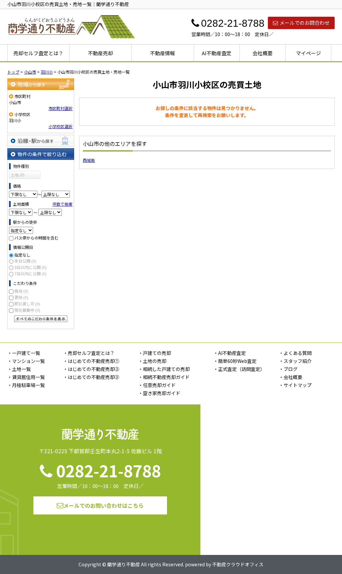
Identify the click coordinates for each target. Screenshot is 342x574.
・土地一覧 (19, 369)
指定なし (22, 255)
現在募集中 (27, 310)
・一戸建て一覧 (23, 353)
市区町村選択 (60, 108)
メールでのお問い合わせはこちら (103, 505)
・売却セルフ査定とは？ (89, 353)
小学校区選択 (60, 126)
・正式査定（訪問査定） (239, 369)
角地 (21, 291)
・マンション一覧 (26, 361)
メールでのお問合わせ (305, 22)
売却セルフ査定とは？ (38, 53)
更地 (21, 297)
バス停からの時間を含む (36, 238)
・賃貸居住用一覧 (26, 377)
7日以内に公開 (30, 273)
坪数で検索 (62, 204)
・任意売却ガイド (157, 385)
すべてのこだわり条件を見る (40, 318)
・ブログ (288, 369)
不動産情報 (162, 53)
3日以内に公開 (30, 267)
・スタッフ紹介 (295, 361)
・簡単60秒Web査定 (234, 361)
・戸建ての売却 (154, 353)
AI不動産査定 (216, 53)
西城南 (89, 160)
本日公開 (25, 261)
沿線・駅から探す (40, 141)
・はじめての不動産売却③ (91, 377)
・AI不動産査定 (229, 353)
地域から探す (40, 84)
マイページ (308, 53)
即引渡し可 (27, 303)
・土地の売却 (152, 361)
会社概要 (262, 53)
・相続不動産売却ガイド (164, 377)
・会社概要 (290, 377)
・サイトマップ (295, 385)
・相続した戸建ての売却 (164, 369)
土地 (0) (17, 175)
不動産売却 (100, 53)
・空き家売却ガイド (159, 393)
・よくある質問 (295, 353)
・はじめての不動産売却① (91, 361)
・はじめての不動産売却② (91, 369)
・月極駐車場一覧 (26, 385)
